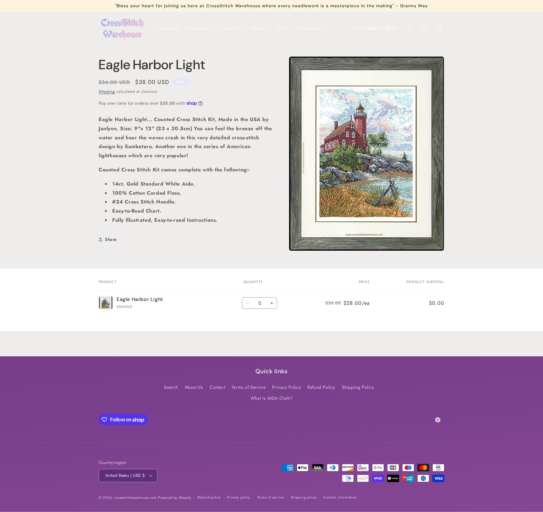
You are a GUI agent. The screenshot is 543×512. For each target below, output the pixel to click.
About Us (194, 387)
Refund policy (209, 497)
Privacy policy (238, 497)
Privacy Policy (286, 387)
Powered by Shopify (174, 497)
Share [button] (111, 239)
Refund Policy (321, 387)
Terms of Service (249, 387)
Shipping (107, 91)
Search (171, 387)
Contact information (340, 497)
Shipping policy (304, 497)
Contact (217, 387)
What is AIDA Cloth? (271, 398)
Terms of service (270, 497)
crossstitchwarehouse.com (135, 497)
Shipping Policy (358, 387)
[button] (200, 28)
